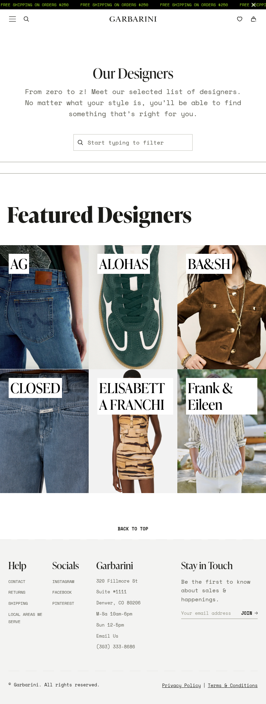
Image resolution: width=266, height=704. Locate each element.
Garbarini (26, 684)
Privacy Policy (181, 685)
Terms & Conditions (233, 685)
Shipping (18, 603)
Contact (16, 581)
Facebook (62, 592)
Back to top (133, 528)
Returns (16, 592)
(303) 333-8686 (115, 646)
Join (246, 613)
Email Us (107, 635)
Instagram (63, 581)
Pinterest (63, 603)
